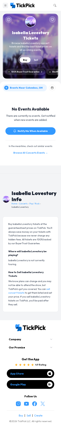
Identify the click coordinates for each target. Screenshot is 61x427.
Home (14, 203)
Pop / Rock (34, 203)
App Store (17, 373)
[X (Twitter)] (42, 403)
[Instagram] (18, 403)
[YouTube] (26, 403)
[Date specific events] (52, 88)
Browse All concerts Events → (30, 152)
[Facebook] (34, 403)
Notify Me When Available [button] (33, 131)
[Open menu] (5, 5)
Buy (25, 59)
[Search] (54, 5)
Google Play (18, 384)
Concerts (23, 203)
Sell (36, 59)
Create (38, 415)
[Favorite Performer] (52, 19)
